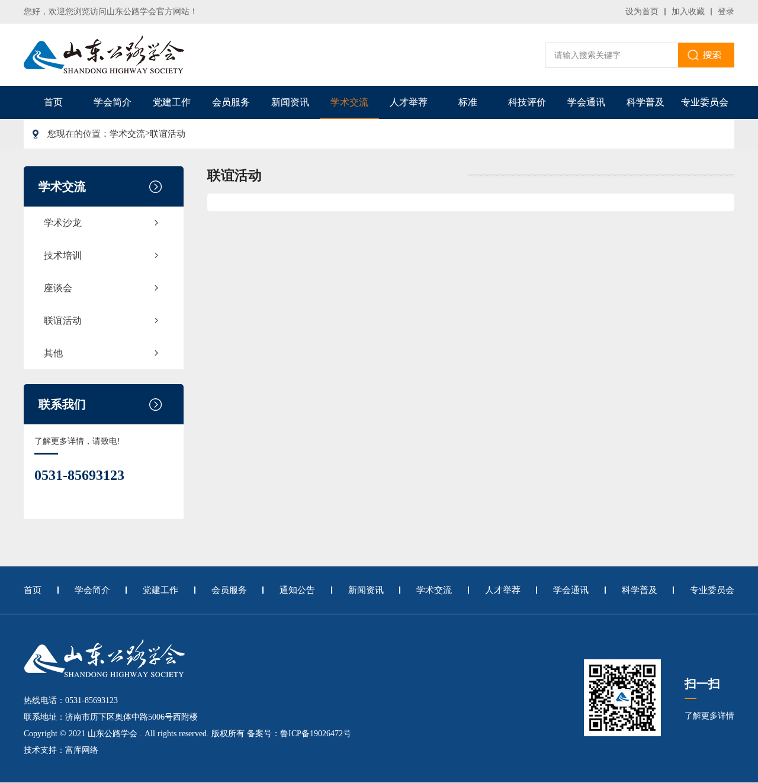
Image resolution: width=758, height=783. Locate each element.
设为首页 (642, 11)
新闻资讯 (290, 102)
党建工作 (172, 102)
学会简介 (112, 102)
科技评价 (527, 102)
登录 (726, 11)
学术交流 (349, 102)
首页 (53, 102)
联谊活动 (167, 133)
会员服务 (231, 102)
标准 (467, 102)
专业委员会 (704, 102)
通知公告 (297, 590)
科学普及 (645, 102)
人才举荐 (409, 102)
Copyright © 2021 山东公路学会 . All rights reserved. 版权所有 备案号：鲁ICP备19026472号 (187, 733)
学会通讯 (586, 102)
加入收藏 (688, 11)
